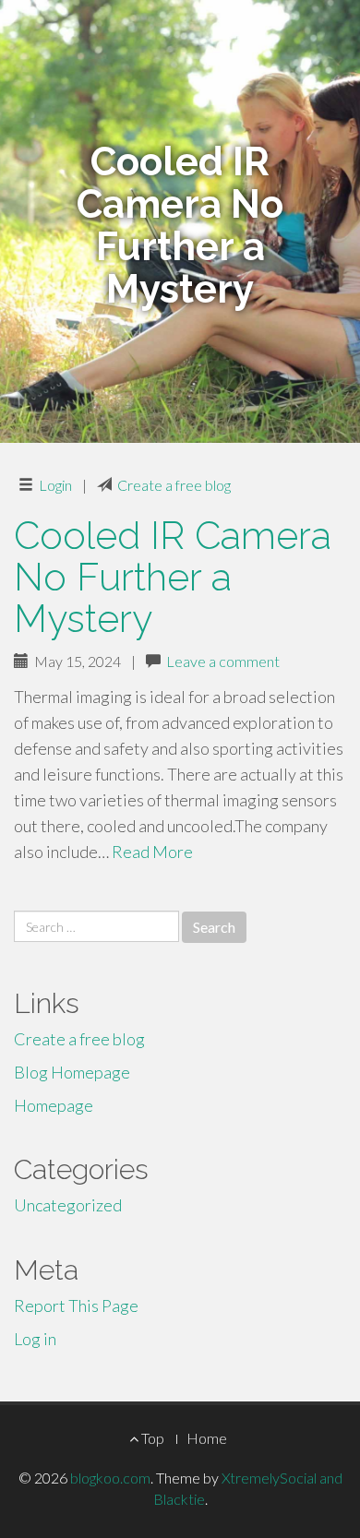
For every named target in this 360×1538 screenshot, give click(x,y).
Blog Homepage (72, 1072)
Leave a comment (223, 661)
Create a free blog (174, 485)
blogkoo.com (110, 1477)
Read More (152, 851)
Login (55, 485)
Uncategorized (68, 1205)
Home (206, 1438)
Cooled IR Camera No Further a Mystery (172, 577)
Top (151, 1438)
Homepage (53, 1105)
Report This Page (76, 1305)
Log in (35, 1339)
